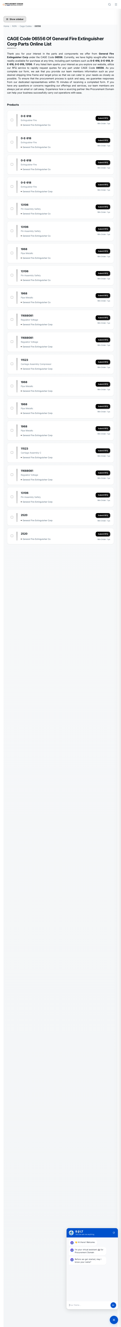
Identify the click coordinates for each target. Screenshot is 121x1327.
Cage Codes (26, 26)
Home (6, 26)
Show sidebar (17, 19)
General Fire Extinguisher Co (36, 125)
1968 (24, 249)
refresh (113, 1232)
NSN (14, 26)
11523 (24, 359)
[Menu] (116, 4)
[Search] (109, 4)
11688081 (27, 315)
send (113, 1305)
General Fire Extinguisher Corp (38, 191)
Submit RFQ (103, 118)
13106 (24, 204)
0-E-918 (26, 116)
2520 (24, 515)
